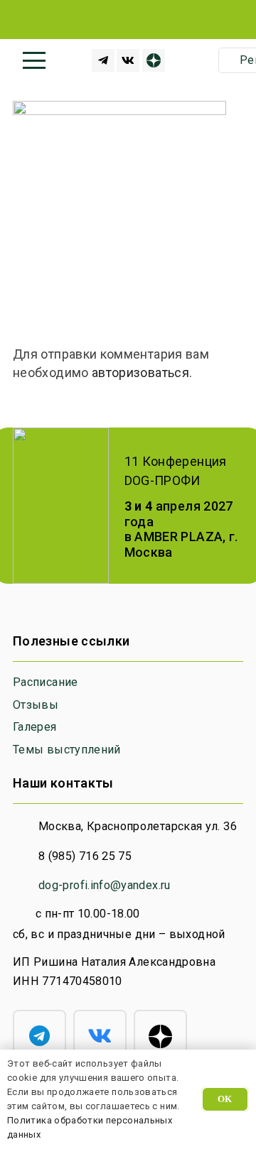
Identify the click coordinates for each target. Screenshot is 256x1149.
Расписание (45, 682)
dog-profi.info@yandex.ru (104, 885)
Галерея (35, 727)
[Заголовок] (103, 60)
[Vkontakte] (128, 60)
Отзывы (35, 705)
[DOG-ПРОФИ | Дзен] (153, 60)
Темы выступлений (67, 749)
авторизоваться (140, 372)
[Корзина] (197, 60)
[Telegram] (39, 1036)
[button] (34, 60)
